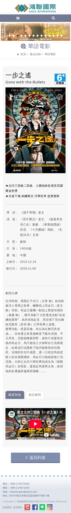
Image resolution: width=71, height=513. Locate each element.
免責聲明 (7, 507)
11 (49, 36)
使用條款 (18, 507)
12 (53, 36)
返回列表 (37, 457)
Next (64, 31)
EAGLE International (35, 8)
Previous (6, 31)
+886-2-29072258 (19, 488)
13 (57, 36)
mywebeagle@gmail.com (23, 492)
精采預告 (14, 395)
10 (45, 36)
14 (61, 36)
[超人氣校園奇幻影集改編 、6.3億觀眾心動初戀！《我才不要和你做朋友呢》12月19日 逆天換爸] (35, 32)
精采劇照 (35, 395)
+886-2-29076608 (19, 484)
